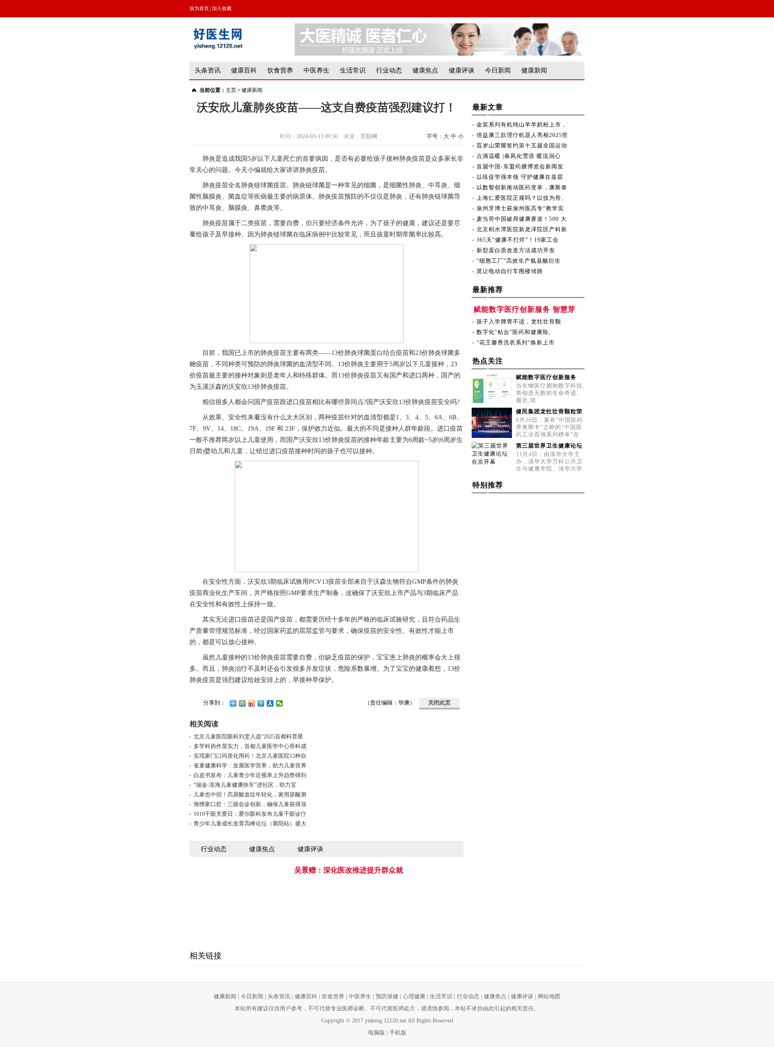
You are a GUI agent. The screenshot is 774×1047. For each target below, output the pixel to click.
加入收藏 (221, 8)
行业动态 (389, 70)
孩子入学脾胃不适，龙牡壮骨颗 (518, 322)
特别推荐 (487, 485)
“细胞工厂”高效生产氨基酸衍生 (518, 261)
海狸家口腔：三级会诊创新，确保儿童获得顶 (250, 804)
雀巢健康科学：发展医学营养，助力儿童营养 (250, 766)
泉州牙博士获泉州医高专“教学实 (520, 208)
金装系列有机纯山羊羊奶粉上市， (521, 125)
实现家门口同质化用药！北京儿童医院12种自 (250, 756)
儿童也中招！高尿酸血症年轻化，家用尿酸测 (250, 795)
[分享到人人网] (270, 703)
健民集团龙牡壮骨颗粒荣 (549, 411)
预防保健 (387, 996)
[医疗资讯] (439, 27)
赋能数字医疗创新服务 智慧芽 (525, 309)
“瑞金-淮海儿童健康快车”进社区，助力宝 (245, 785)
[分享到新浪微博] (251, 703)
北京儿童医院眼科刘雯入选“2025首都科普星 (248, 737)
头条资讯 (208, 70)
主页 (231, 90)
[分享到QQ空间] (242, 703)
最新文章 (487, 107)
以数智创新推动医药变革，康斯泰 (521, 188)
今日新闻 (498, 70)
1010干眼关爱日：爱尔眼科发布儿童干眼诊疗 (250, 814)
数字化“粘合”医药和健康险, (513, 332)
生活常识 (353, 70)
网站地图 (549, 996)
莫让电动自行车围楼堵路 (509, 271)
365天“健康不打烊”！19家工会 (517, 240)
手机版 (397, 1033)
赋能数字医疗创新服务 (546, 377)
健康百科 (244, 70)
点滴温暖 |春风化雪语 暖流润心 (518, 156)
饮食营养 (280, 70)
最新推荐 (487, 290)
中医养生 (316, 70)
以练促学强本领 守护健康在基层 (519, 177)
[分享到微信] (279, 703)
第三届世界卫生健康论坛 (549, 446)
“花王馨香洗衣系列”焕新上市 (515, 343)
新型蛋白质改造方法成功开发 (515, 250)
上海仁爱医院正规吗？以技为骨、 (521, 198)
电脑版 (376, 1033)
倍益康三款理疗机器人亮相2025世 (522, 135)
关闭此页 (439, 703)
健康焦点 (425, 70)
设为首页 (199, 8)
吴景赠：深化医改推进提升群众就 (348, 870)
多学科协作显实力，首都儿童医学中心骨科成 (250, 746)
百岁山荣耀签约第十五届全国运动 (521, 146)
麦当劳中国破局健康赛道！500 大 (521, 219)
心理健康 (414, 996)
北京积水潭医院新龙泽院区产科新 (521, 229)
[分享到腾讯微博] (261, 703)
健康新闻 (534, 70)
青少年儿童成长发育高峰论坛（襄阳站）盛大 (250, 824)
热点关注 (487, 361)
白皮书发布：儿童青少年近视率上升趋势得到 (250, 775)
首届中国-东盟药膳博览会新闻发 (520, 167)
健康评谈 (461, 70)
